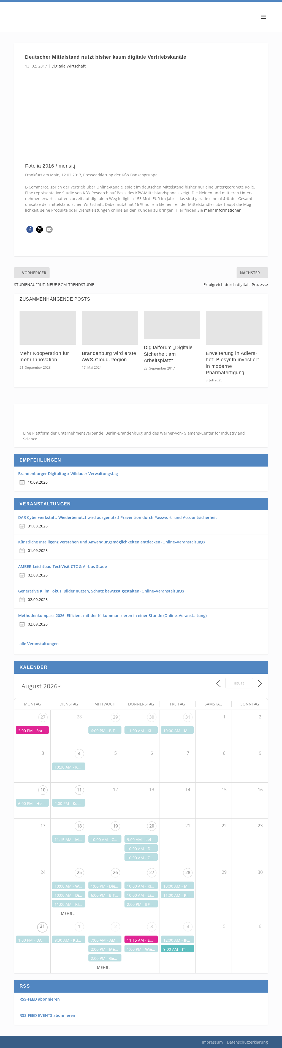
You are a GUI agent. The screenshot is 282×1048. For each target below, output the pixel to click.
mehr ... (69, 913)
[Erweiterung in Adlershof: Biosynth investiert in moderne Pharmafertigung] (234, 328)
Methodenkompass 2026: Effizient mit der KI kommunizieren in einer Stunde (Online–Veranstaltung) (112, 615)
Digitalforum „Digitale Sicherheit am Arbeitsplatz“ (168, 354)
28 (187, 872)
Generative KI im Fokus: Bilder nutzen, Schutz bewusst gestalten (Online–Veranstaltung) (101, 591)
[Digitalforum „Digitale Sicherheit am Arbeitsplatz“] (172, 325)
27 (42, 717)
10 (42, 790)
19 (115, 826)
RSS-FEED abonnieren (40, 999)
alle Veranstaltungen (39, 643)
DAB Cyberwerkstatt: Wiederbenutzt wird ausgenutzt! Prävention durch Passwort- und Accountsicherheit (117, 517)
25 (79, 872)
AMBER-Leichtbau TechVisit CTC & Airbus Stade (62, 566)
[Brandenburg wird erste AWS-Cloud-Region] (110, 328)
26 (115, 872)
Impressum (212, 1042)
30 (151, 717)
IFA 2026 (191, 940)
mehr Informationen (222, 210)
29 (115, 717)
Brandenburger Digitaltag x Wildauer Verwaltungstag (68, 473)
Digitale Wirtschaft (68, 66)
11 (79, 790)
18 (79, 826)
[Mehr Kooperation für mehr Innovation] (48, 328)
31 (187, 717)
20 (151, 826)
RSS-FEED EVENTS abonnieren (47, 1015)
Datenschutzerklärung (247, 1042)
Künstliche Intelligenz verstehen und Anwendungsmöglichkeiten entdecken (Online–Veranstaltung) (111, 542)
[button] (29, 229)
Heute (239, 683)
